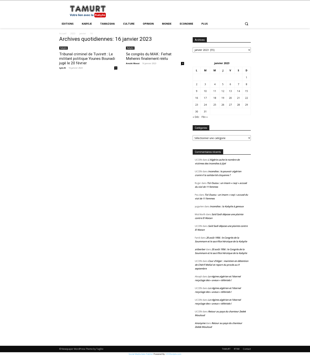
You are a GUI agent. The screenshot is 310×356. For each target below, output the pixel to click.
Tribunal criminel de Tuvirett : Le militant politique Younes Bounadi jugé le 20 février (87, 58)
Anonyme (200, 323)
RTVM (236, 348)
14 (238, 91)
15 (246, 91)
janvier (82, 33)
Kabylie (63, 48)
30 (196, 111)
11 (214, 91)
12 (222, 91)
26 (222, 104)
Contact (247, 348)
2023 (72, 33)
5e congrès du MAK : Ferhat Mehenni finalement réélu (149, 56)
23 (196, 104)
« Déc (196, 117)
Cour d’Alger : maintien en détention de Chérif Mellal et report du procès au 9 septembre (221, 264)
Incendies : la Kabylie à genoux (227, 206)
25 (214, 104)
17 (205, 98)
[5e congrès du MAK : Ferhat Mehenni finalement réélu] (155, 48)
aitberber (200, 249)
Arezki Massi (133, 63)
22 (246, 98)
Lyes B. (62, 67)
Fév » (204, 117)
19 (222, 98)
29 (246, 104)
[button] (246, 23)
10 (205, 91)
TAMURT (226, 348)
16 (196, 98)
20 (230, 98)
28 (238, 104)
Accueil (62, 33)
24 (205, 104)
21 (238, 98)
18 (214, 98)
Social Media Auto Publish (141, 354)
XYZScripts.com (173, 354)
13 (230, 91)
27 (230, 104)
